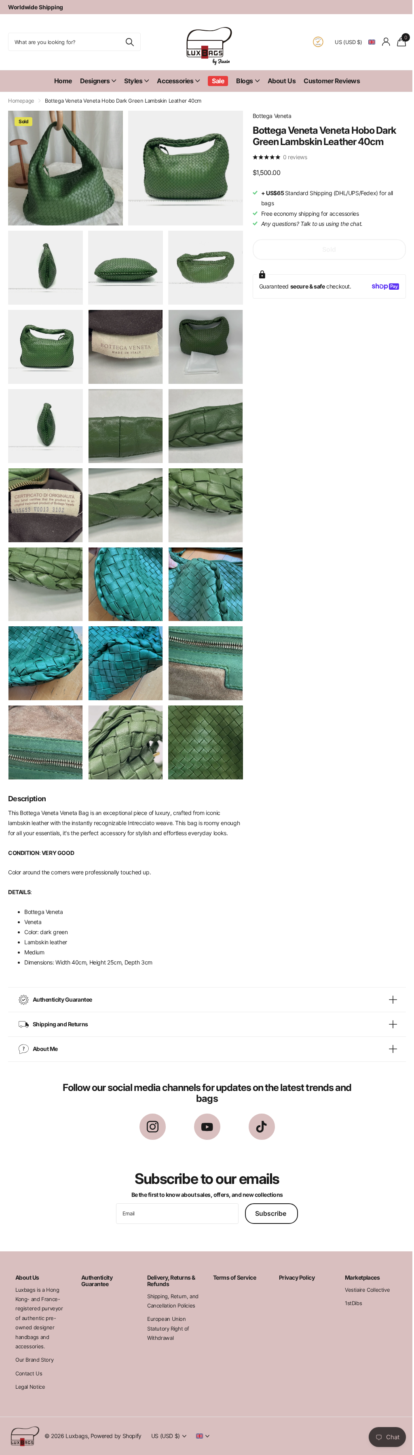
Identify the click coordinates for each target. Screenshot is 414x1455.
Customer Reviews (329, 81)
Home (60, 81)
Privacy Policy (292, 1277)
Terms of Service (231, 1277)
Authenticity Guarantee (96, 1280)
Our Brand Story (34, 1359)
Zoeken (127, 42)
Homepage (21, 100)
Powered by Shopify (116, 1435)
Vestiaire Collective (362, 1289)
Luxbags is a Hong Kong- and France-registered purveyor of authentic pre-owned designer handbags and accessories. (39, 1317)
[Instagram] (149, 1127)
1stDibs (348, 1303)
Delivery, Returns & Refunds (169, 1280)
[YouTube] (204, 1127)
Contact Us (28, 1373)
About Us (278, 81)
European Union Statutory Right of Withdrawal (166, 1328)
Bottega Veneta (268, 115)
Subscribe (268, 1213)
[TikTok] (258, 1127)
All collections (95, 81)
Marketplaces (357, 1277)
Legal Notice (30, 1386)
